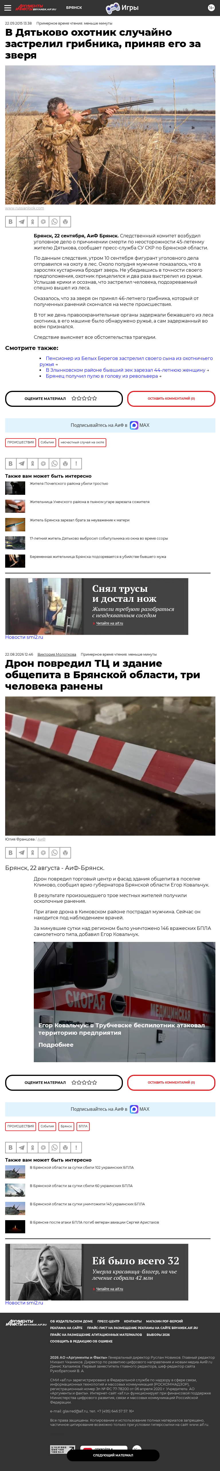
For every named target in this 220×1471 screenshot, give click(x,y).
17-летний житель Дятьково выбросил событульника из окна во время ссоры (99, 538)
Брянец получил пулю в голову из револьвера (102, 376)
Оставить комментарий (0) (171, 399)
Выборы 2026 (158, 1335)
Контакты (133, 1321)
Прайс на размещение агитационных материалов (96, 1335)
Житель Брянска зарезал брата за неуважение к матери (79, 520)
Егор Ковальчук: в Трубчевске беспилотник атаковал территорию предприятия (121, 1029)
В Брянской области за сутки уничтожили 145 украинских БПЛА (87, 1204)
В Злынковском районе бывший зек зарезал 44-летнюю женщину (125, 370)
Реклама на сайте (66, 1328)
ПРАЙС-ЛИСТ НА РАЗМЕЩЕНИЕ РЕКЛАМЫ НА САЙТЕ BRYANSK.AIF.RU (142, 1328)
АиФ (42, 839)
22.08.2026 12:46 (19, 654)
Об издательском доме (71, 1321)
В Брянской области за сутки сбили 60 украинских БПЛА (81, 1186)
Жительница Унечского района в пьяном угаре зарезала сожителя (90, 502)
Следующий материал (113, 1455)
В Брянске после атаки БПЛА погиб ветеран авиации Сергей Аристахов (94, 1222)
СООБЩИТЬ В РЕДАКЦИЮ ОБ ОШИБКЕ (81, 1341)
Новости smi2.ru (24, 637)
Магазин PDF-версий (164, 1321)
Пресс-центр (108, 1321)
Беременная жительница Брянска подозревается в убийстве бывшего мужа (98, 557)
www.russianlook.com (24, 208)
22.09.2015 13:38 (18, 23)
